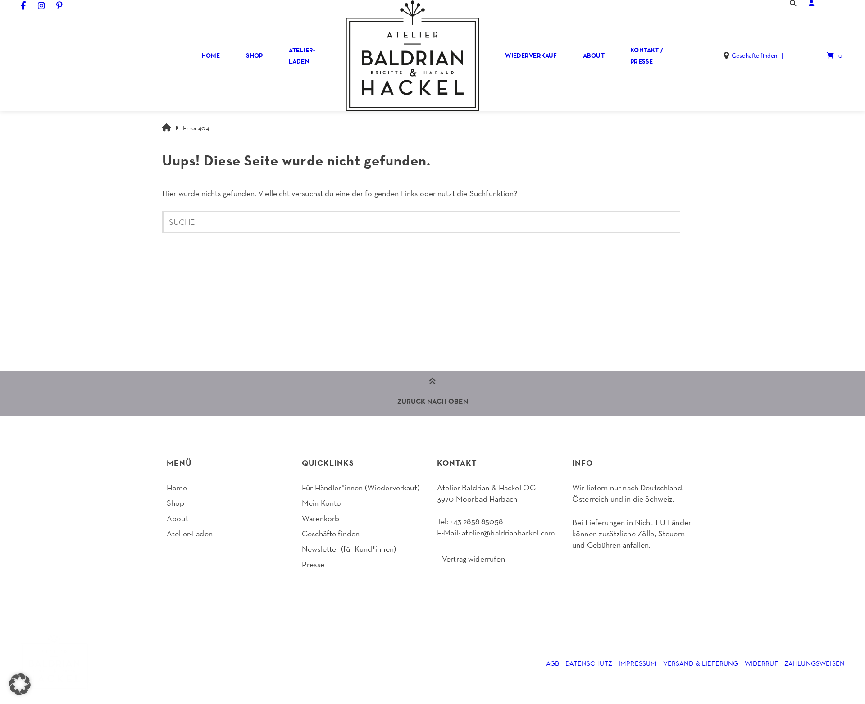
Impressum (637, 663)
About (594, 55)
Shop (254, 55)
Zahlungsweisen (814, 663)
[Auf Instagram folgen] (42, 5)
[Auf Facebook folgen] (23, 5)
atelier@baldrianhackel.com (508, 532)
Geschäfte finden (331, 533)
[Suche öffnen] (792, 3)
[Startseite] (412, 55)
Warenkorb (320, 518)
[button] (20, 684)
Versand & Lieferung (700, 663)
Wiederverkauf (531, 55)
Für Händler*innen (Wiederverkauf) (360, 487)
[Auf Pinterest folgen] (60, 5)
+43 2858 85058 (477, 521)
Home (210, 55)
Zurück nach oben (432, 401)
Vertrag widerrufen (473, 558)
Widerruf (761, 663)
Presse (313, 564)
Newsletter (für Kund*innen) (349, 549)
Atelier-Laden (302, 55)
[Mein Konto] (811, 3)
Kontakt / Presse (646, 55)
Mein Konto (321, 503)
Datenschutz (588, 663)
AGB (552, 663)
